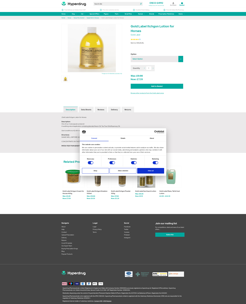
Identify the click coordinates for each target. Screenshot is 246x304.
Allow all (151, 170)
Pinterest (127, 235)
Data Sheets (86, 110)
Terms (95, 232)
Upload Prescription (68, 235)
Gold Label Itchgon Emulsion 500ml (97, 192)
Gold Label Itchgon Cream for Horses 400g (73, 192)
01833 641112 (156, 2)
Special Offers (94, 14)
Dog (73, 14)
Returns (128, 110)
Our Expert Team (67, 246)
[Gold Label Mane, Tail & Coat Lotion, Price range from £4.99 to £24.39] (170, 177)
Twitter (126, 229)
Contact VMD (98, 301)
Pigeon (106, 14)
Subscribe (170, 235)
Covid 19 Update (67, 243)
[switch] (112, 162)
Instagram (127, 238)
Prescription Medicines (166, 14)
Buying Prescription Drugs (70, 249)
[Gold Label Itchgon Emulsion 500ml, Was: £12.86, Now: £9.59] (98, 177)
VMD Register (107, 301)
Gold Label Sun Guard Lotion (145, 191)
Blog (63, 251)
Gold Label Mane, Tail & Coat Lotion (169, 192)
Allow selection (123, 170)
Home (181, 14)
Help (63, 229)
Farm (116, 14)
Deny (95, 170)
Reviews (101, 110)
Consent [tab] (94, 138)
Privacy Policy (97, 229)
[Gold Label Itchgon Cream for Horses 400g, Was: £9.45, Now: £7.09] (73, 177)
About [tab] (152, 138)
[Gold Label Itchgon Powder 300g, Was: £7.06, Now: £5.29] (122, 177)
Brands (151, 14)
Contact (64, 232)
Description (70, 110)
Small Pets (128, 14)
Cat (82, 14)
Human (140, 14)
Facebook (127, 227)
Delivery (114, 110)
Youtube (126, 232)
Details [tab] (123, 138)
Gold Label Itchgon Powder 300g (121, 192)
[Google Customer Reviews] (176, 274)
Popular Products (67, 254)
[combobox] (118, 4)
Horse (64, 14)
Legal (94, 227)
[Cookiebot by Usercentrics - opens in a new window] (155, 131)
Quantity (136, 68)
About (63, 227)
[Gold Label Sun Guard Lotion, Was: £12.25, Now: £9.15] (146, 177)
